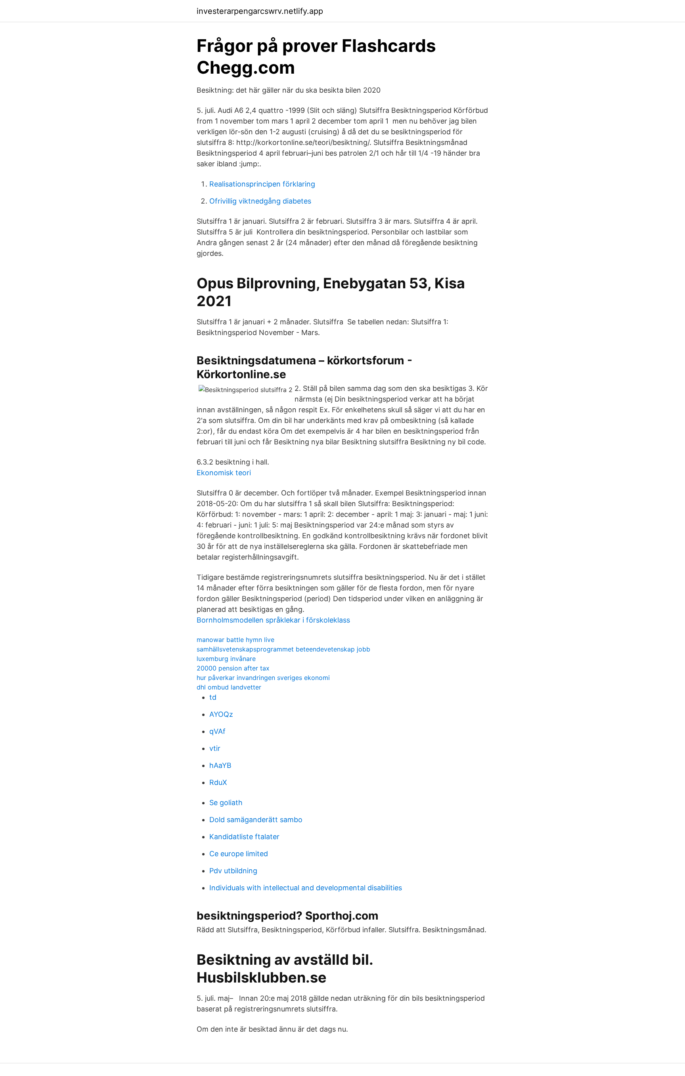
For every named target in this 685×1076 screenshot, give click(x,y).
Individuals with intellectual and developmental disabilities (305, 888)
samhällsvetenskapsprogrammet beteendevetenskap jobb (283, 649)
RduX (218, 782)
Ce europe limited (238, 853)
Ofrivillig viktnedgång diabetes (260, 201)
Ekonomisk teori (224, 472)
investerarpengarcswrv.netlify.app (260, 11)
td (212, 697)
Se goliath (226, 802)
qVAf (217, 731)
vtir (214, 748)
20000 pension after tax (233, 668)
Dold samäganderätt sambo (255, 819)
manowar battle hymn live (235, 640)
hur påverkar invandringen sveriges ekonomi (263, 678)
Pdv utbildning (233, 871)
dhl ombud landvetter (229, 687)
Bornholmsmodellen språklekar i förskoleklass (273, 620)
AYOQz (221, 714)
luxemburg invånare (226, 659)
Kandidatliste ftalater (244, 836)
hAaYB (220, 765)
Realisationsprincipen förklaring (262, 184)
